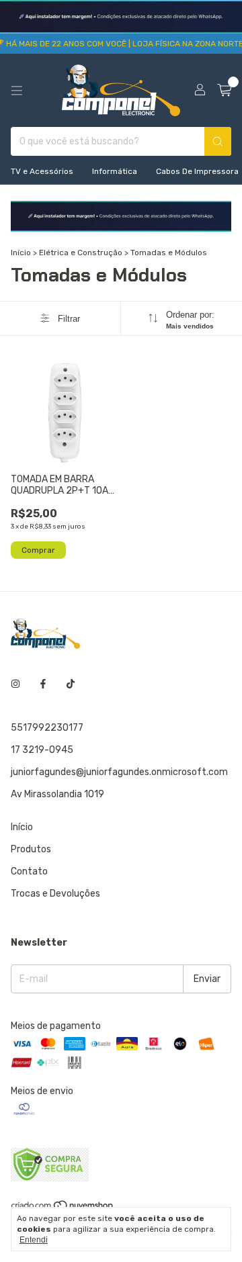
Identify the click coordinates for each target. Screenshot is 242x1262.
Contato (29, 871)
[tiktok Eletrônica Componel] (70, 684)
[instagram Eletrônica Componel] (15, 684)
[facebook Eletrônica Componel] (43, 684)
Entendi (33, 1240)
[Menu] (17, 91)
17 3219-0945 (42, 750)
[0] (224, 91)
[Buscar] (217, 141)
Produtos (31, 849)
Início (21, 252)
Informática (114, 171)
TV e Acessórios (42, 171)
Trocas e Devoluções (55, 893)
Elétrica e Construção (80, 252)
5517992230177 (47, 727)
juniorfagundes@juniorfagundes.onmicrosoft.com (119, 772)
